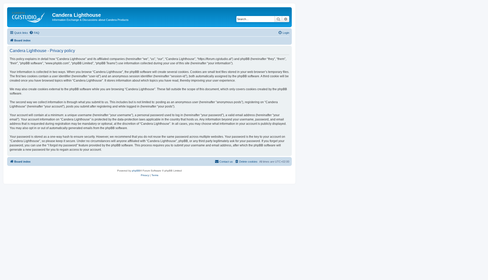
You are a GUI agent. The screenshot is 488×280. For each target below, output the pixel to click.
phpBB (136, 170)
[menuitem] (34, 33)
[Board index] (30, 16)
